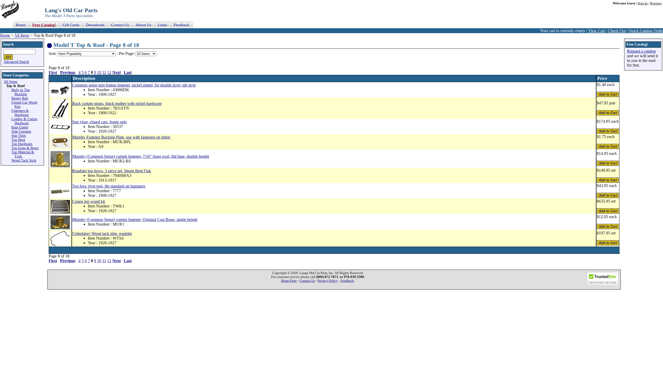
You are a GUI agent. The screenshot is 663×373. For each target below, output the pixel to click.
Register (656, 3)
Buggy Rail (19, 98)
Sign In (643, 3)
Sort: (52, 53)
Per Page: (127, 53)
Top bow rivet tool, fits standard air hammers (108, 186)
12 (109, 72)
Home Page (289, 281)
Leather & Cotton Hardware (24, 121)
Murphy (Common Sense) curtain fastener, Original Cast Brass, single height (134, 219)
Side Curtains (21, 131)
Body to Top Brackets (20, 92)
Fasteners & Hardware (20, 113)
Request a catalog (641, 51)
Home (5, 35)
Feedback (347, 281)
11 (104, 72)
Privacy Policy (328, 281)
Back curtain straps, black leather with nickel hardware (117, 103)
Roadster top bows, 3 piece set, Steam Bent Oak (111, 171)
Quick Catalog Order (646, 30)
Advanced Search (16, 62)
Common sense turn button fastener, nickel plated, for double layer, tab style (134, 85)
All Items (21, 35)
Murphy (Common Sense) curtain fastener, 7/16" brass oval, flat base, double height (140, 156)
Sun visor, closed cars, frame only (99, 122)
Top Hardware (21, 144)
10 (99, 72)
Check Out (617, 30)
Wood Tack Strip (23, 160)
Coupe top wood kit (88, 201)
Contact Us (307, 281)
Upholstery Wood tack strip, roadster (102, 233)
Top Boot (18, 140)
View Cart (596, 30)
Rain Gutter (19, 127)
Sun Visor (18, 136)
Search (8, 44)
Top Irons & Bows (25, 148)
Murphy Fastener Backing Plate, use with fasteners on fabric (121, 137)
